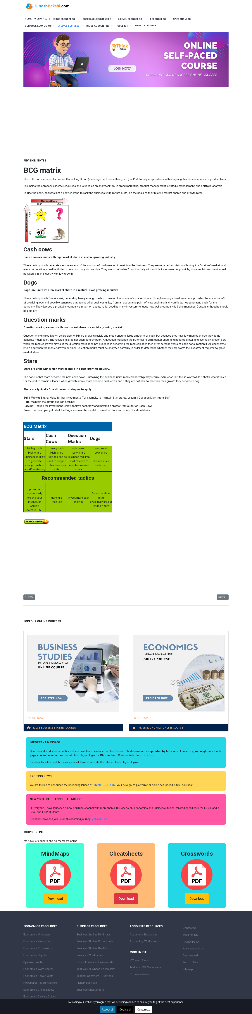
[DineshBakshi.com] (126, 6)
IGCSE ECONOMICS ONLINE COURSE (160, 727)
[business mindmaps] (55, 874)
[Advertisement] (126, 120)
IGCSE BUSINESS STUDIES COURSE (54, 727)
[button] (65, 19)
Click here (149, 755)
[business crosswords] (197, 874)
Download (55, 899)
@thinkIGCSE (100, 819)
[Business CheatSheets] (126, 874)
